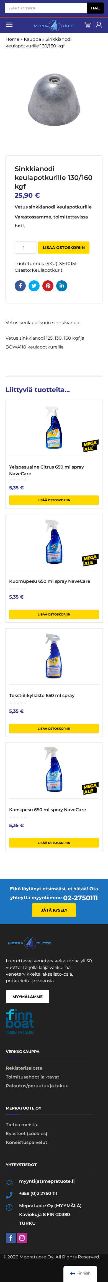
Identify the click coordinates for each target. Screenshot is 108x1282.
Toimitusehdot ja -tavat (32, 1077)
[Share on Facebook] (20, 285)
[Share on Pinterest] (47, 285)
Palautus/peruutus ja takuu (37, 1085)
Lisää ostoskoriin (64, 247)
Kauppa (32, 39)
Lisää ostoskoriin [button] (54, 500)
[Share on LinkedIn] (61, 285)
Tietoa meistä (21, 1124)
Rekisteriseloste (24, 1068)
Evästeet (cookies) (26, 1133)
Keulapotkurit (47, 270)
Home (12, 39)
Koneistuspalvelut (26, 1142)
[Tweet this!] (34, 285)
